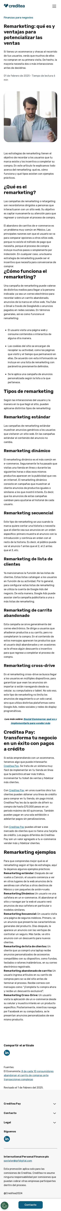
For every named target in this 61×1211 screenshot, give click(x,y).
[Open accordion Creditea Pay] (54, 1104)
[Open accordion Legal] (54, 1122)
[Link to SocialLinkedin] (7, 1053)
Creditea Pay (11, 765)
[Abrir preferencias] (4, 1205)
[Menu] (54, 6)
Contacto (30, 1204)
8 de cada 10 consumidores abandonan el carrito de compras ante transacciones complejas (28, 1075)
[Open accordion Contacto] (54, 1113)
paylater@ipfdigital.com (18, 1160)
